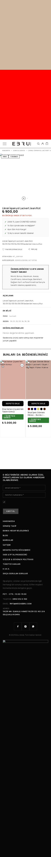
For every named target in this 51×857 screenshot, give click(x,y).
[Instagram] (25, 626)
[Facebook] (18, 626)
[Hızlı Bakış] (3, 366)
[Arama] (38, 143)
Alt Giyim (32, 260)
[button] (23, 198)
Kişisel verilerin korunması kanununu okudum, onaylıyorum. (20, 503)
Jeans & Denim (19, 151)
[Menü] (4, 144)
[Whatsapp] (33, 626)
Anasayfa (6, 151)
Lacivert (12, 316)
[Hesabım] (42, 143)
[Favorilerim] (3, 362)
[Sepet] (47, 143)
